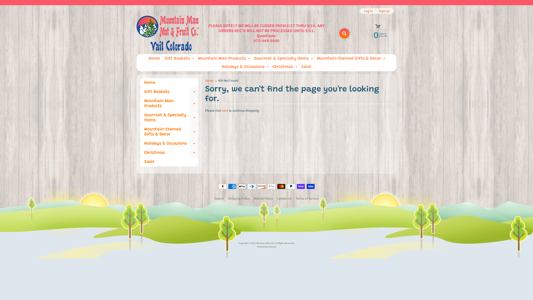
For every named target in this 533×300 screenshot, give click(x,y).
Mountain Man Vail (265, 243)
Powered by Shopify (266, 246)
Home (154, 58)
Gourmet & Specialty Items (284, 59)
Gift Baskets (180, 59)
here (225, 110)
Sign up (384, 11)
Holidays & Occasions (246, 68)
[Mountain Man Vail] (168, 33)
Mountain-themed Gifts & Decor (351, 59)
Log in (368, 11)
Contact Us (284, 198)
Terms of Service (307, 198)
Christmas (285, 68)
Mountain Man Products (224, 59)
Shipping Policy (239, 198)
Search (219, 198)
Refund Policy (263, 198)
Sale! (306, 67)
